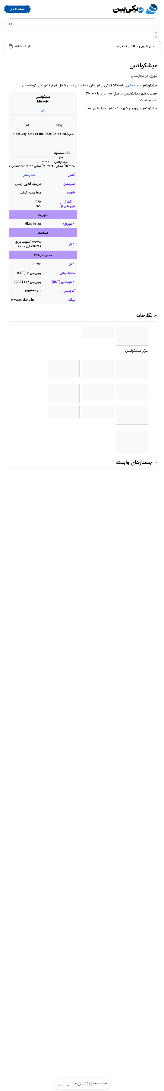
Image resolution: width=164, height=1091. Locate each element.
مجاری (130, 85)
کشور (71, 175)
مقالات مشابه (100, 1084)
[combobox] (88, 25)
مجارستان (81, 85)
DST (56, 282)
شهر (43, 110)
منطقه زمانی (67, 273)
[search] (11, 24)
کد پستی (69, 290)
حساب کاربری (17, 9)
